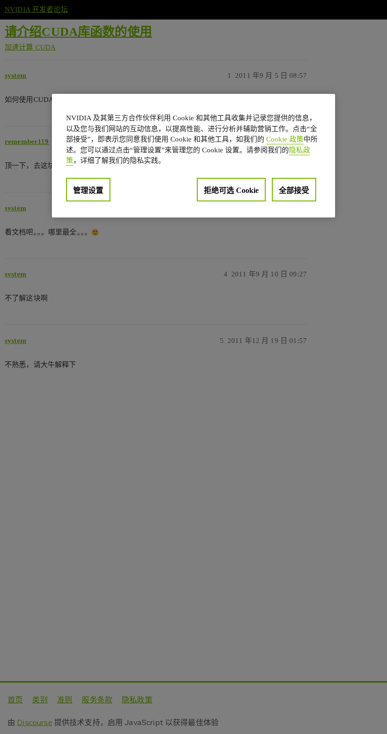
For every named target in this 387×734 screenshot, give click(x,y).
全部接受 (294, 190)
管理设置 (88, 190)
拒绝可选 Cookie (231, 190)
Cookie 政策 (284, 139)
